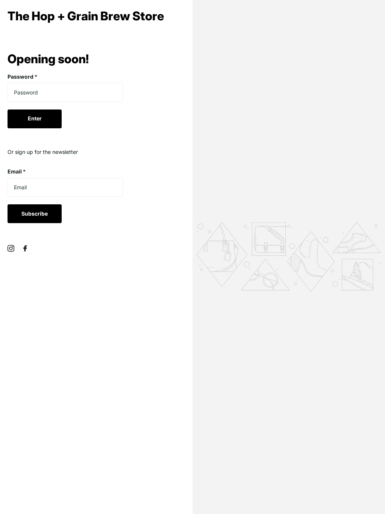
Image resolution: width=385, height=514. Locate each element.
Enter (35, 118)
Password (22, 76)
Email (17, 171)
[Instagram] (11, 248)
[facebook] (25, 248)
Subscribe (34, 213)
